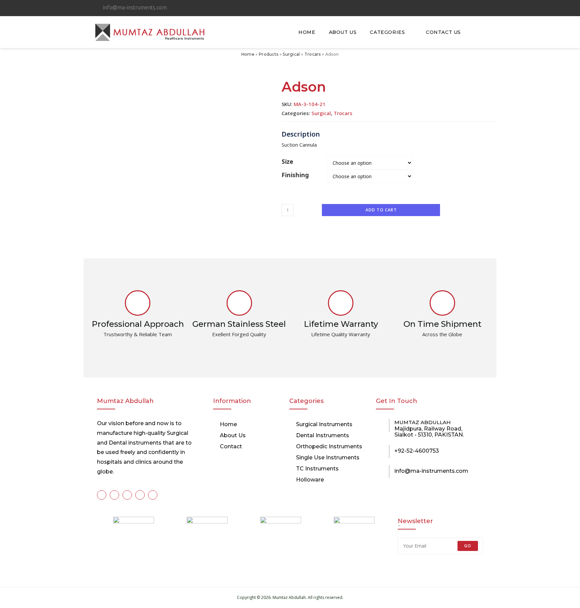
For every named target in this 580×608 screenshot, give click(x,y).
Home (247, 54)
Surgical (291, 54)
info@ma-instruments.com (431, 471)
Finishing (295, 175)
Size (287, 161)
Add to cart (381, 210)
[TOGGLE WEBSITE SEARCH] (476, 32)
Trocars (312, 54)
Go (467, 546)
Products (268, 54)
